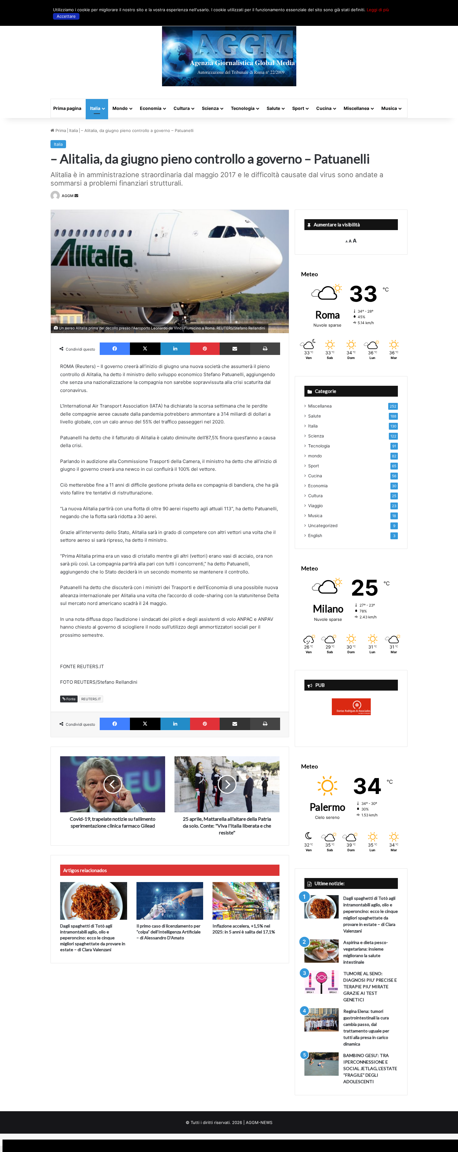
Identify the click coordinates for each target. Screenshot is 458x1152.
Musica (389, 108)
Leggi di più (378, 9)
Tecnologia (243, 108)
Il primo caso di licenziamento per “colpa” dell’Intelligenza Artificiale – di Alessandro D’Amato (168, 931)
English (315, 535)
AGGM (68, 195)
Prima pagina (67, 108)
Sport (298, 108)
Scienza (210, 108)
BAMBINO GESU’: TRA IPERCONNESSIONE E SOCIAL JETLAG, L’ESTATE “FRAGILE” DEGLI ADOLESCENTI (370, 1068)
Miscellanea (356, 108)
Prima (60, 130)
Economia (150, 108)
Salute (273, 108)
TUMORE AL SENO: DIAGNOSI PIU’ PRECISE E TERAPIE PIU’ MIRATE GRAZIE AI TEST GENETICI (370, 986)
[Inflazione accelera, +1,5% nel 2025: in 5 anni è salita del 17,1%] (245, 901)
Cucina (324, 108)
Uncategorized (322, 525)
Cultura (182, 108)
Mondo (120, 108)
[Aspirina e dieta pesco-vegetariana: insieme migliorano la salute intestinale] (321, 951)
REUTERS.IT (91, 699)
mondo (315, 455)
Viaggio (315, 505)
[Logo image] (229, 56)
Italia (95, 108)
